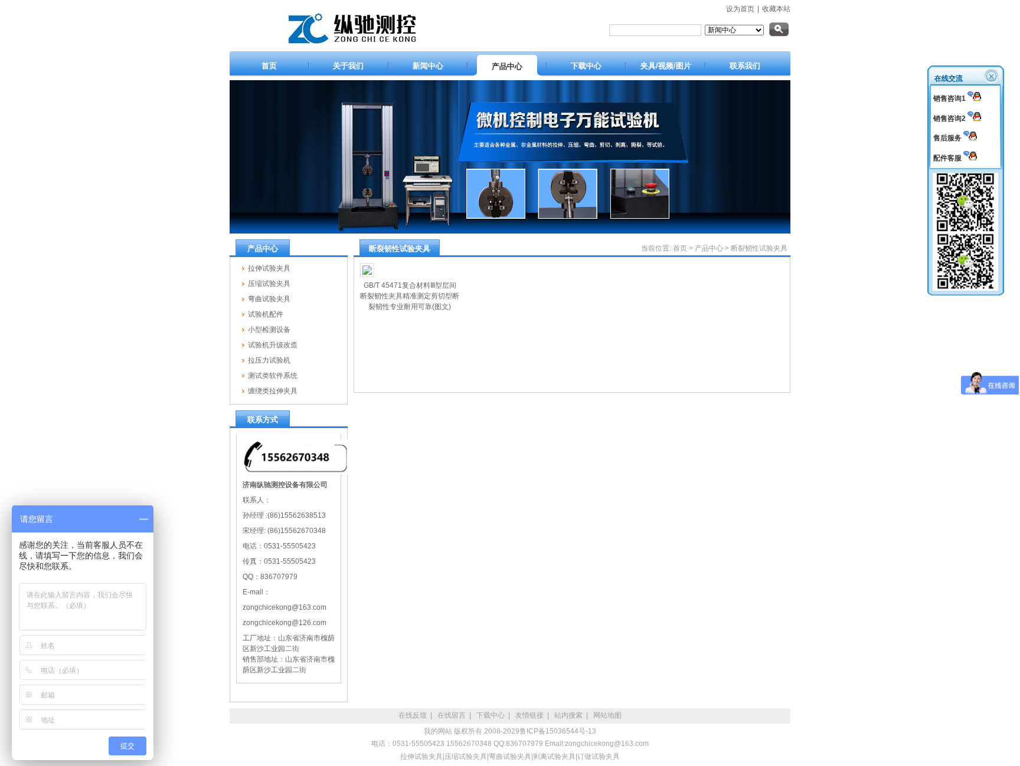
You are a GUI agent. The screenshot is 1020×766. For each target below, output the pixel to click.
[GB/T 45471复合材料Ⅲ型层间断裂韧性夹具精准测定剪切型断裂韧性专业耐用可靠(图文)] (409, 270)
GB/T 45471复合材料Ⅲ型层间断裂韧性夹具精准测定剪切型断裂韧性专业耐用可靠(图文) (409, 296)
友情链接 (529, 715)
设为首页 (740, 9)
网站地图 (607, 715)
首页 (680, 248)
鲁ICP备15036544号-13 (557, 731)
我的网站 (438, 731)
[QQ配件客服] (970, 158)
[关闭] (992, 75)
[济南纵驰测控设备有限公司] (360, 49)
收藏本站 (776, 9)
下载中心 (490, 715)
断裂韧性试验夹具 (759, 248)
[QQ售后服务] (970, 138)
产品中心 (709, 248)
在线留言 (451, 715)
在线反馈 (412, 715)
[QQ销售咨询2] (974, 118)
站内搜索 (568, 715)
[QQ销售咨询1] (974, 98)
